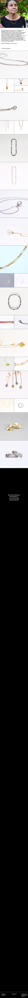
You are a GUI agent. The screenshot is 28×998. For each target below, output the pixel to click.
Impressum (24, 993)
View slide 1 (11, 25)
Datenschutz (24, 995)
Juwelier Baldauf (7, 2)
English (23, 996)
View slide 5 (15, 25)
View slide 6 (16, 25)
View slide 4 (14, 25)
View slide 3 (13, 25)
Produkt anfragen (5, 48)
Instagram (14, 993)
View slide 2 (12, 25)
